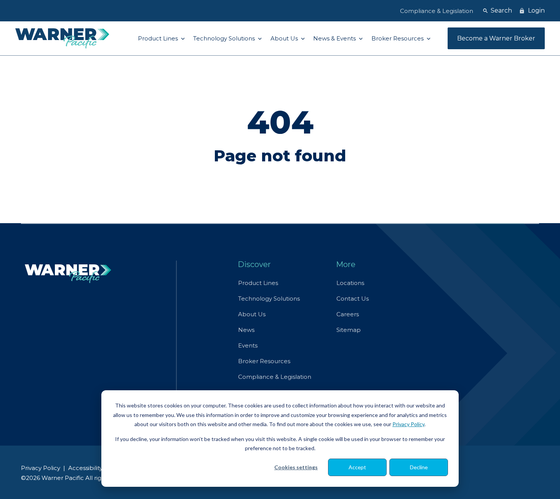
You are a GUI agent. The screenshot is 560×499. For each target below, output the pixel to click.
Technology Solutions (224, 38)
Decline (419, 467)
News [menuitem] (246, 329)
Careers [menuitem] (347, 314)
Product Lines (158, 38)
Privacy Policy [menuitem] (40, 468)
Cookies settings (296, 467)
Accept (357, 467)
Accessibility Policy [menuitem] (94, 468)
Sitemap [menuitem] (348, 329)
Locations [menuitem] (350, 283)
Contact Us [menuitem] (352, 298)
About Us (284, 38)
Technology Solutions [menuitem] (269, 298)
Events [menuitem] (248, 345)
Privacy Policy (408, 424)
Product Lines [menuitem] (258, 283)
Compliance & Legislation (436, 10)
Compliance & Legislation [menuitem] (274, 376)
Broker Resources (398, 38)
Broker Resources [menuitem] (264, 361)
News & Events (335, 38)
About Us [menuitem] (252, 314)
